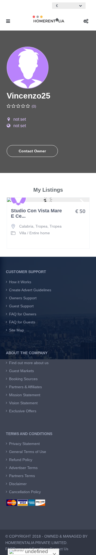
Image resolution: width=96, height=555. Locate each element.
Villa (22, 233)
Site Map (16, 330)
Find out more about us (29, 363)
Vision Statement (23, 403)
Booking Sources (23, 379)
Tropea (56, 226)
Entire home (39, 233)
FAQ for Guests (22, 322)
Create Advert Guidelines (30, 290)
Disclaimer (18, 484)
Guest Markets (21, 371)
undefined (36, 551)
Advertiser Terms (23, 468)
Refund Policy (20, 460)
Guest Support (21, 306)
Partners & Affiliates (25, 387)
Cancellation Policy (25, 492)
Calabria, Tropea (33, 226)
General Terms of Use (27, 452)
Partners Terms (22, 476)
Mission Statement (24, 395)
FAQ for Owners (22, 314)
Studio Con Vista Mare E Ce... (36, 213)
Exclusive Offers (22, 411)
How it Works (20, 282)
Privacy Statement (24, 443)
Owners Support (23, 298)
